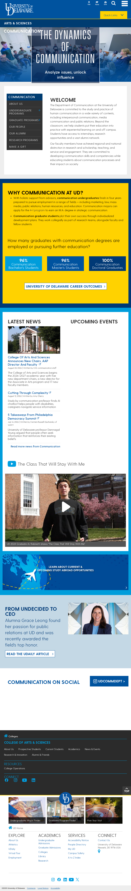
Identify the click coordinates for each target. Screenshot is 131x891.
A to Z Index (74, 857)
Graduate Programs (24, 120)
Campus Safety (76, 853)
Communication (21, 97)
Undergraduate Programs (20, 112)
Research (43, 860)
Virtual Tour (14, 853)
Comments (31, 888)
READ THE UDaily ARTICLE (28, 654)
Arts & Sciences (18, 23)
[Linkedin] (65, 880)
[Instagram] (53, 880)
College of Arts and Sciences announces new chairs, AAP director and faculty (29, 360)
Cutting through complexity (28, 392)
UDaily (12, 848)
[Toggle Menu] (39, 110)
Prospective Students (29, 749)
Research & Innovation (15, 754)
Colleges (43, 851)
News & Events (92, 749)
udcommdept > (111, 681)
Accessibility (55, 888)
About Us (16, 103)
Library (42, 856)
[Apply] (97, 3)
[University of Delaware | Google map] (99, 851)
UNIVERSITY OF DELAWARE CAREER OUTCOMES (64, 286)
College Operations (14, 768)
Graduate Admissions (49, 847)
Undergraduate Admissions (46, 842)
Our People (17, 126)
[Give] (105, 3)
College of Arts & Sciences (27, 742)
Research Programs (23, 140)
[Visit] (88, 3)
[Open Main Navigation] (125, 3)
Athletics (13, 844)
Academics (74, 749)
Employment (15, 857)
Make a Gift (17, 146)
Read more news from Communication (35, 446)
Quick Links (110, 15)
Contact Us (104, 840)
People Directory (77, 844)
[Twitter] (77, 880)
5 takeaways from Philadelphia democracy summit (30, 416)
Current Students (54, 749)
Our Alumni (17, 133)
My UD (71, 848)
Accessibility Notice (78, 840)
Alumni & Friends (40, 754)
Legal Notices (43, 888)
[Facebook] (59, 880)
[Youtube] (71, 880)
